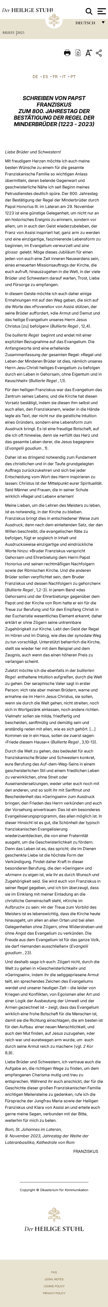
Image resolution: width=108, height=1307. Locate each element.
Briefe (9, 32)
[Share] (99, 54)
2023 (20, 32)
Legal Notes (54, 1279)
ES (45, 76)
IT (64, 76)
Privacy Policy (54, 1293)
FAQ (54, 1272)
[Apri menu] (101, 11)
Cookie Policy (54, 1286)
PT (73, 76)
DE (35, 76)
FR (55, 76)
